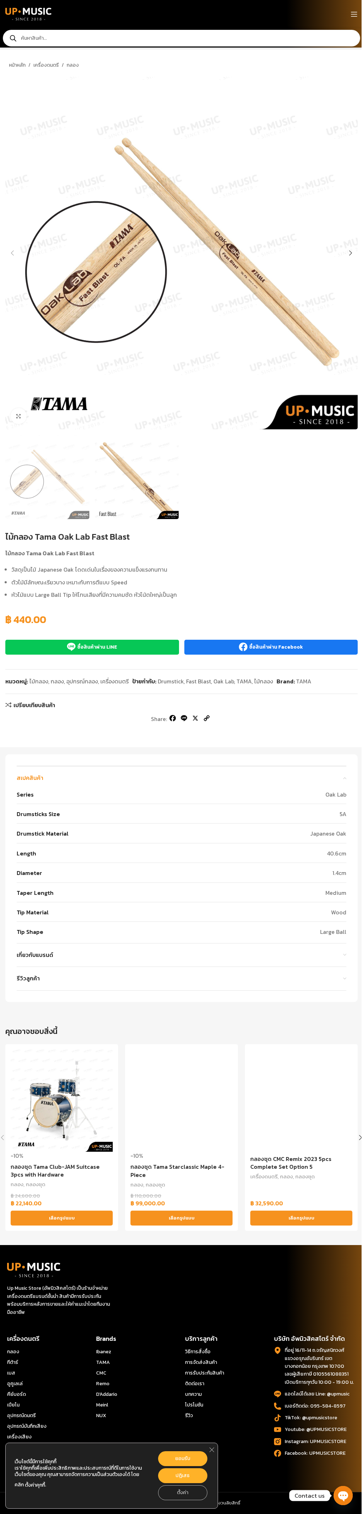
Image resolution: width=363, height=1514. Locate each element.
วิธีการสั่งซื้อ (198, 1351)
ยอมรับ (182, 1458)
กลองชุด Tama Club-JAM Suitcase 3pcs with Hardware (55, 1170)
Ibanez (103, 1351)
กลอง (73, 65)
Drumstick (171, 681)
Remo (103, 1383)
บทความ (193, 1394)
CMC (101, 1373)
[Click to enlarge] (19, 416)
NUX (101, 1415)
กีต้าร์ (12, 1362)
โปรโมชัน (194, 1405)
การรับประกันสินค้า (204, 1373)
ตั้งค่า (182, 1492)
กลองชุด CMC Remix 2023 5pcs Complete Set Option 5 (290, 1163)
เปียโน (13, 1405)
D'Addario (106, 1394)
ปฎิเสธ (182, 1475)
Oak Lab (223, 681)
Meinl (102, 1405)
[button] (12, 253)
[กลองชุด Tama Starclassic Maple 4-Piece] (181, 1101)
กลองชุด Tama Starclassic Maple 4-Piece (177, 1170)
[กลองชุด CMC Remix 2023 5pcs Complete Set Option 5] (301, 1101)
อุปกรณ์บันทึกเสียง (26, 1426)
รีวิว (189, 1415)
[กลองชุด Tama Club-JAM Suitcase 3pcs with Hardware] (62, 1101)
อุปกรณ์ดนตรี (21, 1415)
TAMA (244, 681)
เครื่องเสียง (19, 1437)
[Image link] (33, 1269)
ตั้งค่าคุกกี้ (35, 1485)
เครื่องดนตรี (46, 65)
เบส (11, 1373)
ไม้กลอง (38, 681)
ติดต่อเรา (194, 1383)
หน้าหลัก (17, 65)
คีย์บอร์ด (16, 1394)
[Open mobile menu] (354, 14)
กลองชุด (35, 1184)
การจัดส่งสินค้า (201, 1362)
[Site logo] (28, 13)
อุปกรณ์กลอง (82, 681)
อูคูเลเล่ (15, 1383)
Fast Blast (198, 681)
